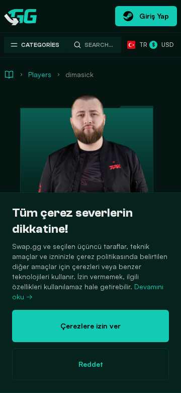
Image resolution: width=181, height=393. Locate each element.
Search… (98, 44)
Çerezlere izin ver (90, 325)
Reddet (90, 364)
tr (141, 44)
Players (39, 74)
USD (162, 44)
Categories (40, 44)
